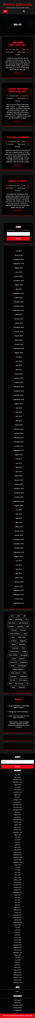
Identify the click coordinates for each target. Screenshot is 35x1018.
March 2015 (18, 578)
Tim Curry (12, 680)
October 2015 (18, 548)
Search (18, 227)
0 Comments (9, 52)
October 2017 (18, 446)
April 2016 (19, 522)
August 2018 (19, 404)
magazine (23, 641)
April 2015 (19, 573)
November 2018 (19, 391)
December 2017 (19, 438)
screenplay (13, 676)
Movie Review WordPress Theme (12, 1016)
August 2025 (19, 268)
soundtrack (23, 676)
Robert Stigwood (18, 669)
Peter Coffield (13, 655)
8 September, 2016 (13, 185)
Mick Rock (22, 644)
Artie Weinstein (23, 623)
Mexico (14, 644)
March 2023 (19, 298)
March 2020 (19, 340)
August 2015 (19, 556)
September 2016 (19, 501)
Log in (17, 991)
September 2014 (19, 603)
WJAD (13, 687)
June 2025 (18, 272)
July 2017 (19, 459)
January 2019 (19, 382)
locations (14, 641)
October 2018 (18, 395)
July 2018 (19, 408)
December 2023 (19, 293)
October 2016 (18, 497)
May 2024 (19, 289)
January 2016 (19, 535)
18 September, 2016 (13, 141)
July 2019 (19, 357)
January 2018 (19, 433)
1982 (10, 619)
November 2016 (19, 493)
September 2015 (19, 552)
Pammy (24, 651)
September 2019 (19, 348)
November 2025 (19, 259)
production (13, 662)
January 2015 (19, 586)
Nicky (23, 648)
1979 (12, 616)
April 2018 (19, 421)
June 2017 (19, 463)
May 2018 (19, 416)
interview (22, 630)
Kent (13, 637)
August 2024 (19, 285)
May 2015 (19, 569)
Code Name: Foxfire (17, 1005)
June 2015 (19, 565)
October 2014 (18, 599)
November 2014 (19, 595)
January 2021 (19, 323)
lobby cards (21, 637)
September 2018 (19, 399)
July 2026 (19, 251)
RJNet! (11, 716)
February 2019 (18, 378)
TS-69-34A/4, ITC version (17, 137)
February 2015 (18, 582)
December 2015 (19, 539)
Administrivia (17, 1002)
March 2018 (18, 425)
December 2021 (19, 302)
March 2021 (18, 315)
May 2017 (19, 467)
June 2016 (19, 514)
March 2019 (18, 374)
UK (27, 683)
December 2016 (19, 489)
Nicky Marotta (14, 651)
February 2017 (18, 480)
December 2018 (19, 387)
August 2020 (19, 336)
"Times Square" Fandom (16, 722)
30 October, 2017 (14, 49)
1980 (18, 616)
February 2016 (18, 531)
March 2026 (19, 255)
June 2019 (19, 361)
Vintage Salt (12, 712)
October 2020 (18, 331)
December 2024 (19, 281)
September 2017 (19, 450)
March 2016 (18, 527)
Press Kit (22, 659)
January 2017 (19, 484)
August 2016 (19, 505)
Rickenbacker (22, 666)
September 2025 (18, 264)
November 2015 (19, 544)
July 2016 (19, 510)
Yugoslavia (21, 687)
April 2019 (19, 370)
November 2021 (19, 306)
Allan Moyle (12, 623)
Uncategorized (17, 1010)
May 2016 (19, 518)
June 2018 (19, 412)
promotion (23, 662)
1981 (24, 616)
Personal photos (17, 1007)
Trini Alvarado (19, 683)
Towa (10, 683)
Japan (25, 634)
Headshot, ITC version (17, 181)
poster (14, 659)
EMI (27, 626)
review (13, 666)
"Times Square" (21, 52)
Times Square (23, 680)
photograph (24, 655)
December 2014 (19, 590)
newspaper (15, 648)
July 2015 (19, 561)
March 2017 (18, 476)
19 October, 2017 (14, 96)
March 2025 (19, 276)
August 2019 (19, 353)
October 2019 (18, 344)
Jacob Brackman (15, 634)
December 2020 (19, 327)
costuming (20, 626)
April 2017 (19, 472)
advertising (18, 619)
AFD (26, 619)
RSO (24, 673)
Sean (24, 49)
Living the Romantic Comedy (17, 706)
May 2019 (19, 365)
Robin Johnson (17, 4)
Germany (14, 630)
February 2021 (18, 319)
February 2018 (18, 429)
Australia (11, 626)
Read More (17, 73)
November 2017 (19, 442)
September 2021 (19, 310)
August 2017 (19, 455)
